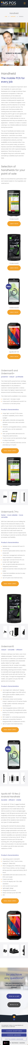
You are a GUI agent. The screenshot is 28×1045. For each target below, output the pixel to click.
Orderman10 (14, 308)
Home (6, 16)
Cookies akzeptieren (14, 1031)
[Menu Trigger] (24, 3)
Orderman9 (14, 263)
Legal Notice (22, 1042)
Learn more (14, 223)
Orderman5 (14, 219)
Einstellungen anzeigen (14, 1039)
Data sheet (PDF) (10, 450)
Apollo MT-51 (14, 352)
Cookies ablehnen (14, 1035)
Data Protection (15, 1042)
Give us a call (14, 996)
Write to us (14, 1004)
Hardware (13, 16)
